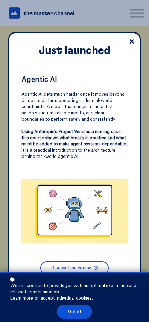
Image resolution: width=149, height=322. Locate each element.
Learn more (21, 298)
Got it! (74, 312)
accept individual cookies (66, 298)
